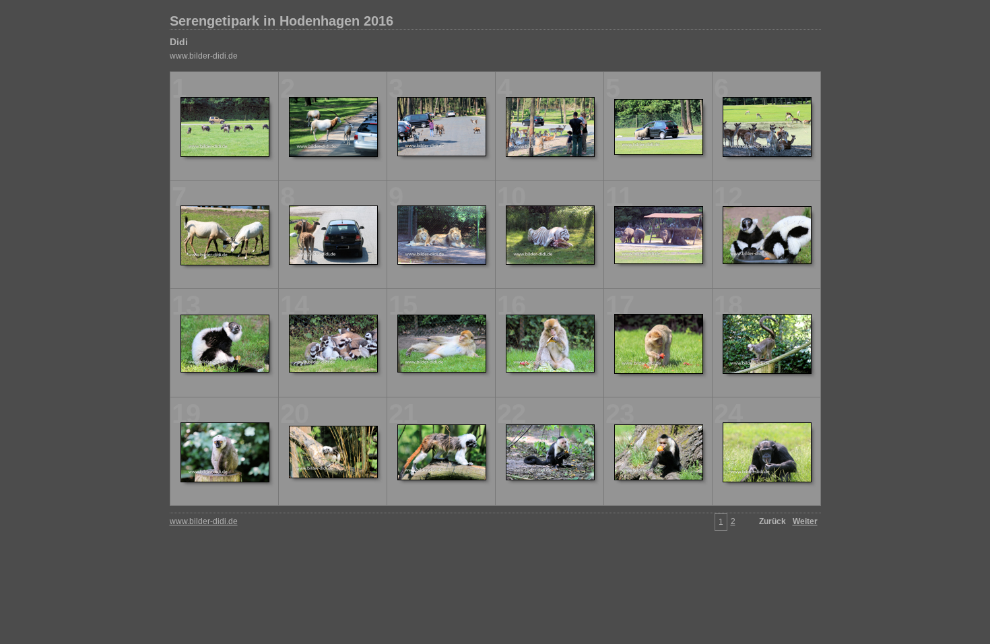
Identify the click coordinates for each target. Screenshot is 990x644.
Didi (179, 41)
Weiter (805, 521)
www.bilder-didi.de (204, 56)
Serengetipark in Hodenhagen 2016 (281, 20)
